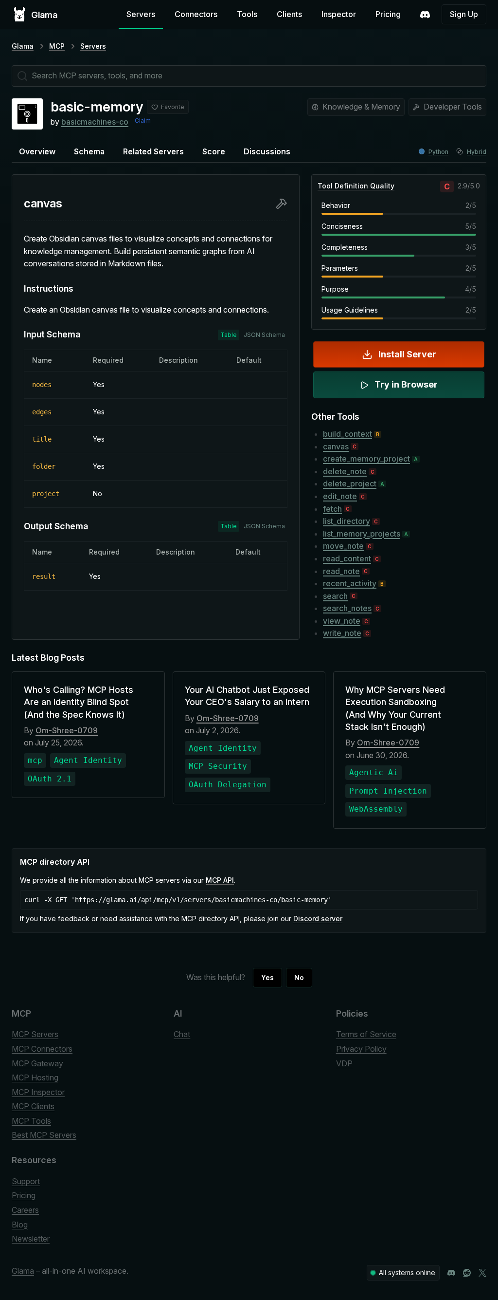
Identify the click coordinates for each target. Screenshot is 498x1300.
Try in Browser (406, 384)
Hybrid (476, 151)
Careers (25, 1210)
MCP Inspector (38, 1092)
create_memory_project (366, 459)
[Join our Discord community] (451, 1273)
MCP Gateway (37, 1063)
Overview (37, 151)
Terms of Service (366, 1034)
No (299, 977)
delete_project (349, 483)
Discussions (267, 151)
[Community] (425, 14)
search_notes (347, 608)
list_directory (346, 521)
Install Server (407, 354)
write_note (342, 633)
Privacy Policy (361, 1049)
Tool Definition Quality (356, 186)
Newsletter (31, 1239)
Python (438, 151)
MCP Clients (33, 1106)
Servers (140, 14)
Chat (182, 1034)
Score (213, 151)
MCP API (220, 880)
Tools (247, 14)
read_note (341, 571)
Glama (23, 46)
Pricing (388, 14)
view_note (341, 621)
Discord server (317, 918)
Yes (267, 977)
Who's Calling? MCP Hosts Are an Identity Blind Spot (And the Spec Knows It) (78, 702)
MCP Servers (35, 1034)
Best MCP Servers (44, 1135)
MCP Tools (31, 1121)
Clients (289, 14)
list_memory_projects (361, 534)
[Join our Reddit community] (467, 1273)
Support (26, 1181)
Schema (89, 151)
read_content (347, 558)
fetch (332, 509)
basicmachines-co (94, 122)
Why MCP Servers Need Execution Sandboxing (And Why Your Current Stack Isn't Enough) (395, 708)
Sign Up (464, 14)
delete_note (345, 471)
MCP (57, 46)
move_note (343, 546)
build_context (347, 434)
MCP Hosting (35, 1077)
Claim (143, 120)
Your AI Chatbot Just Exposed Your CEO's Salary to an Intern (247, 696)
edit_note (340, 496)
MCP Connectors (42, 1049)
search (335, 596)
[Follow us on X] (482, 1273)
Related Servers (153, 151)
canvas (336, 446)
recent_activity (349, 583)
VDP (344, 1063)
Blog (20, 1224)
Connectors (196, 14)
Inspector (338, 14)
